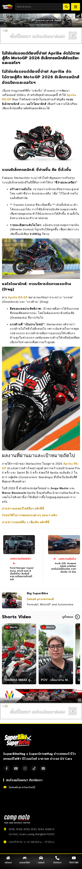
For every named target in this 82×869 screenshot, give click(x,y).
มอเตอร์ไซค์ (24, 862)
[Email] (43, 768)
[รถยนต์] (41, 858)
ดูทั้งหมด (67, 617)
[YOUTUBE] (74, 858)
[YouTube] (15, 768)
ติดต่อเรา (57, 862)
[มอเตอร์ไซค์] (25, 858)
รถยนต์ (41, 862)
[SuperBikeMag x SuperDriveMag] (18, 740)
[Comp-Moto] (17, 819)
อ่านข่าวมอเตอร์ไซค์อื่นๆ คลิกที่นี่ (23, 508)
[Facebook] (6, 768)
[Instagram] (24, 768)
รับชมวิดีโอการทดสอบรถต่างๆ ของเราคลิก (29, 515)
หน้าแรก (8, 862)
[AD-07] (41, 35)
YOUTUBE (73, 862)
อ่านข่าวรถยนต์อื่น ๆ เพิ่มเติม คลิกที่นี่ (26, 522)
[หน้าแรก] (8, 858)
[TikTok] (34, 768)
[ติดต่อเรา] (57, 858)
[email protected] (40, 599)
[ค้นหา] (66, 7)
